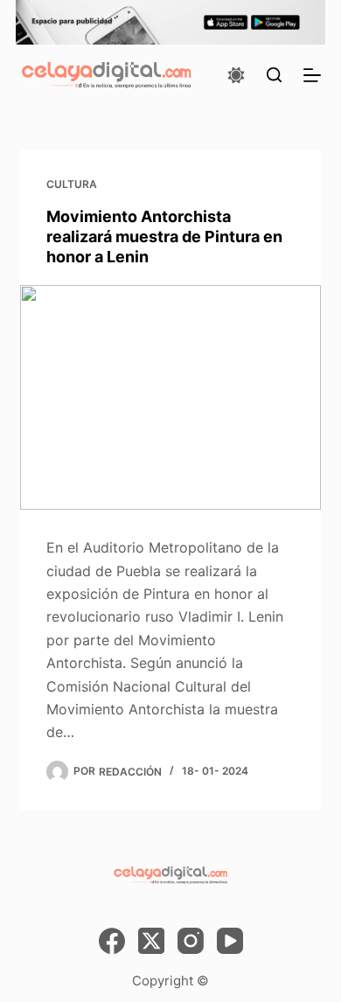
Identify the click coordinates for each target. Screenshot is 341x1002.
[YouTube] (230, 941)
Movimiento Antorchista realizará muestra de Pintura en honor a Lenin (164, 237)
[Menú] (312, 75)
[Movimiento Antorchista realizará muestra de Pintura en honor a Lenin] (170, 397)
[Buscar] (274, 74)
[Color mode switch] (236, 75)
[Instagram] (190, 941)
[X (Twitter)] (151, 941)
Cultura (71, 184)
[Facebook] (112, 941)
